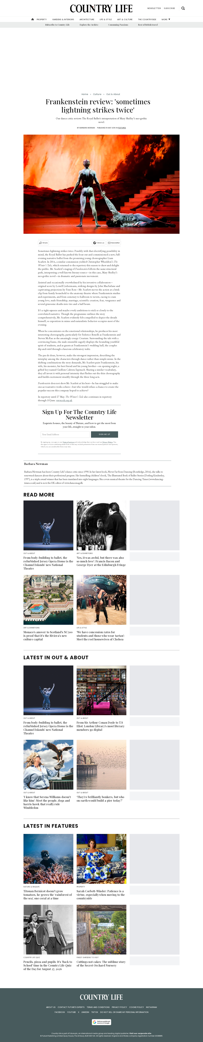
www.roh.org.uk (64, 400)
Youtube (71, 1012)
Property (42, 19)
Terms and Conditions (98, 1007)
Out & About (113, 94)
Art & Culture (125, 19)
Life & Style (106, 19)
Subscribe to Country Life (57, 24)
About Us (51, 1007)
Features (122, 128)
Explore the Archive (89, 24)
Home (84, 94)
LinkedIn (85, 1012)
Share (45, 243)
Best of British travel (148, 24)
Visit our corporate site (140, 1033)
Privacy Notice (107, 442)
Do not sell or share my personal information (124, 1012)
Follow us (100, 243)
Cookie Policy (136, 1007)
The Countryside (147, 19)
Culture (97, 94)
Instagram (151, 1007)
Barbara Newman (87, 128)
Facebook (60, 1012)
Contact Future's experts (71, 1007)
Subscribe (169, 8)
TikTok (94, 1012)
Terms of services (68, 442)
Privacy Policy (119, 1007)
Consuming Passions (118, 24)
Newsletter (115, 243)
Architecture (87, 19)
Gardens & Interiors (63, 19)
